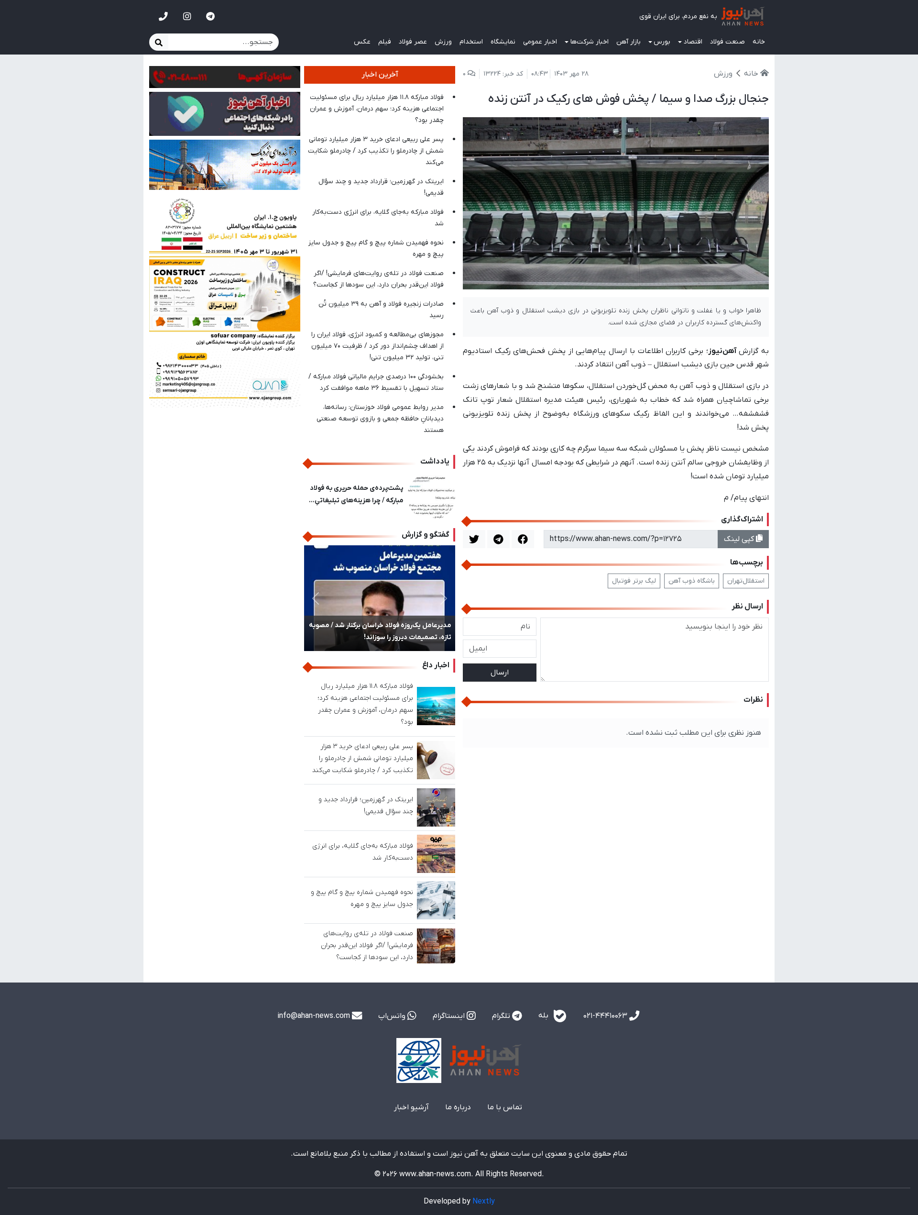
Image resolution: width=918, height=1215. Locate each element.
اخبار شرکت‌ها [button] (589, 41)
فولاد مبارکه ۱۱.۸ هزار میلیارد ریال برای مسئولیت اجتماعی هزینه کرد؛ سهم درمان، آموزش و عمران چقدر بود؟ (377, 109)
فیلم (384, 41)
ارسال (500, 672)
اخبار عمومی (540, 41)
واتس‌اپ (392, 1016)
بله (544, 1015)
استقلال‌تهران (746, 580)
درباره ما (458, 1107)
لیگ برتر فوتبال (634, 580)
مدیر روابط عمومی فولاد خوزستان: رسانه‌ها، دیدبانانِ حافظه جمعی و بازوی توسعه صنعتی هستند (380, 419)
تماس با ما (504, 1107)
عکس (362, 41)
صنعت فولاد (727, 41)
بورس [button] (662, 41)
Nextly (483, 1201)
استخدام (471, 41)
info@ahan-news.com (314, 1016)
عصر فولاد (413, 41)
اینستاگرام (450, 1016)
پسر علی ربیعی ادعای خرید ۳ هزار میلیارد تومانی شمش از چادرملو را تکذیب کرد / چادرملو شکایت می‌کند (376, 151)
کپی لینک (740, 539)
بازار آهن (628, 41)
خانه (759, 41)
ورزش (443, 41)
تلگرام (502, 1016)
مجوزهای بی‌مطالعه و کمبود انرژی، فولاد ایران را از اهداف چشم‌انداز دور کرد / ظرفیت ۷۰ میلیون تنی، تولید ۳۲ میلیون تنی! (377, 346)
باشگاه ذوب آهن (691, 580)
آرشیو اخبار (411, 1107)
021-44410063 (606, 1016)
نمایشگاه (503, 41)
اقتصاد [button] (693, 41)
